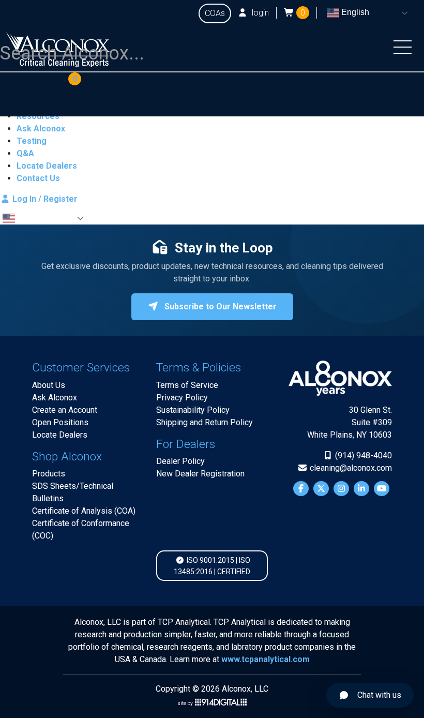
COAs (215, 13)
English (354, 12)
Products (48, 473)
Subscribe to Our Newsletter (219, 306)
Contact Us (38, 178)
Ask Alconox (41, 128)
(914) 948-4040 (362, 455)
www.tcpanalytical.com (265, 659)
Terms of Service (187, 385)
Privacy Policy (182, 397)
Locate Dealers (47, 166)
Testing (32, 141)
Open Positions (60, 422)
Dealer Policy (180, 461)
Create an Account (64, 410)
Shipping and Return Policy (204, 422)
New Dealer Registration (200, 473)
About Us (48, 385)
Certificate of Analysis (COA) (83, 511)
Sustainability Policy (193, 410)
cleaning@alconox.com (350, 468)
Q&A (25, 153)
